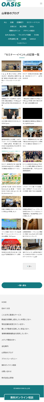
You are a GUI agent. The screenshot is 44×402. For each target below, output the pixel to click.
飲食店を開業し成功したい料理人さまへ (16, 319)
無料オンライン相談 (9, 365)
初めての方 (6, 308)
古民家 (23, 39)
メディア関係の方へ (9, 339)
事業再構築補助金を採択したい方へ (15, 333)
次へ (30, 266)
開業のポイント (14, 30)
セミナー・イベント (33, 22)
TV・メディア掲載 (24, 34)
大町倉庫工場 (13, 39)
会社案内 (5, 346)
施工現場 (23, 26)
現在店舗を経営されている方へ (13, 324)
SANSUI (33, 39)
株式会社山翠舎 (7, 377)
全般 (11, 22)
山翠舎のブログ (7, 352)
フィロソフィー (22, 43)
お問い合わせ (6, 371)
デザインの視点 (29, 30)
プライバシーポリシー (9, 358)
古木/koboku (10, 34)
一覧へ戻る (22, 285)
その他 (36, 34)
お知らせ (13, 26)
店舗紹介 (20, 22)
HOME (4, 302)
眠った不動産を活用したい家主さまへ (15, 328)
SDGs (32, 26)
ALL (5, 22)
